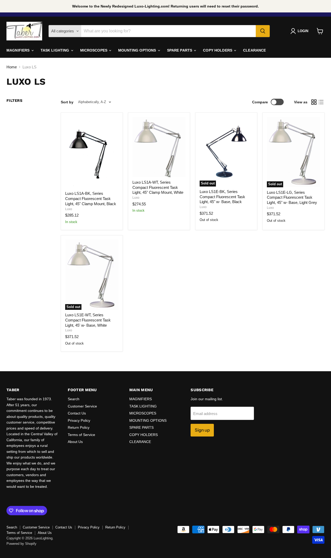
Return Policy (78, 427)
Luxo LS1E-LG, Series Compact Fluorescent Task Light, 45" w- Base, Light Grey (292, 197)
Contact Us (77, 413)
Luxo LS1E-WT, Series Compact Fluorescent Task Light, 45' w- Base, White (88, 320)
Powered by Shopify (21, 544)
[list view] (321, 102)
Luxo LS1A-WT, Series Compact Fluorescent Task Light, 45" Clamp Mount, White (157, 187)
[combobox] (168, 31)
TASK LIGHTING (55, 50)
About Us (75, 442)
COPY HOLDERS (218, 50)
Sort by (67, 102)
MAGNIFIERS (18, 50)
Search (73, 399)
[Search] (263, 31)
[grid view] (314, 102)
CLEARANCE (254, 50)
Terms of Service (81, 435)
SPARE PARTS (180, 50)
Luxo (68, 209)
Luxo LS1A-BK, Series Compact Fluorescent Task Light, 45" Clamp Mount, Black (90, 198)
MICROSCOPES (94, 50)
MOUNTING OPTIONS (137, 50)
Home (11, 67)
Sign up (202, 430)
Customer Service (82, 406)
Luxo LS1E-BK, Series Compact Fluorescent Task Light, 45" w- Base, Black (222, 196)
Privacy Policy (79, 420)
